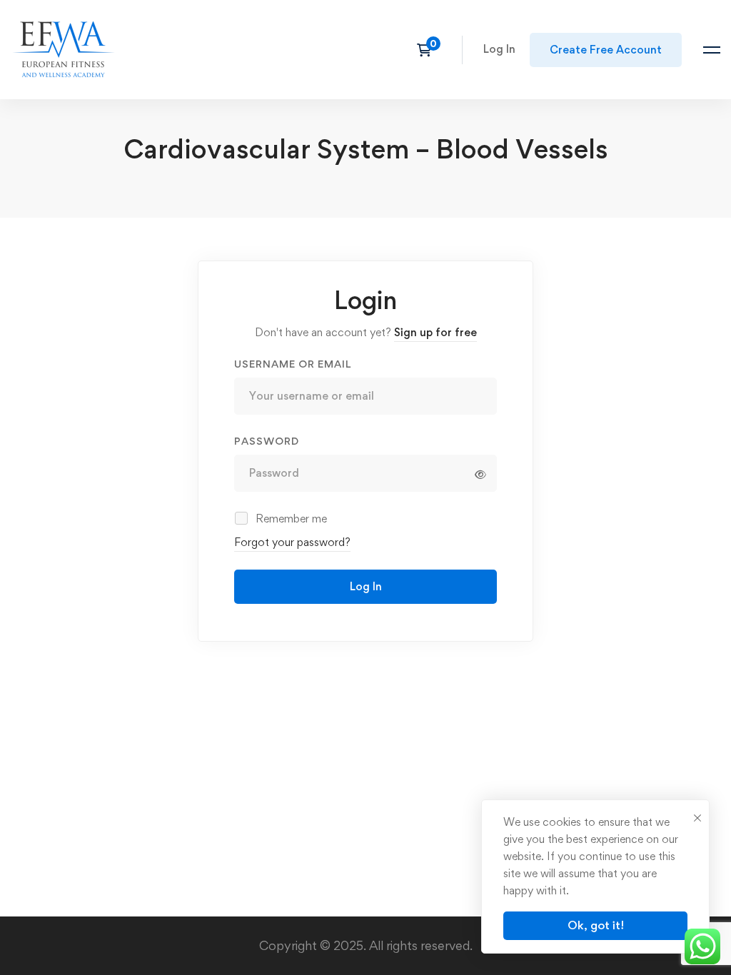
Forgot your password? (292, 542)
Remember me (290, 518)
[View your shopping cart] (429, 50)
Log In (366, 586)
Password (266, 441)
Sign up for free (435, 332)
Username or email (292, 364)
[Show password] (480, 475)
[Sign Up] (606, 50)
